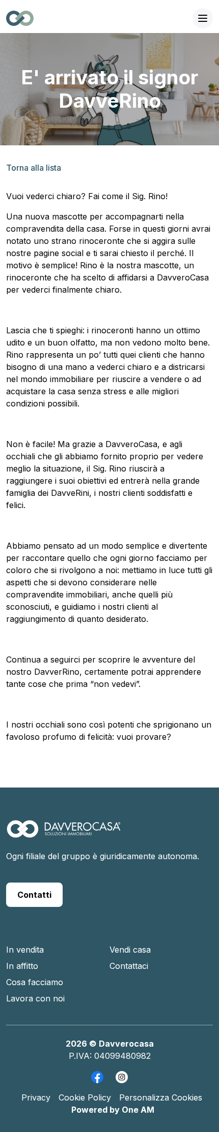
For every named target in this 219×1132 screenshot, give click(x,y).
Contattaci (129, 966)
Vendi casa (130, 950)
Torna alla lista (33, 168)
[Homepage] (63, 834)
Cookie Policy (85, 1097)
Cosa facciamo (34, 982)
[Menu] (203, 18)
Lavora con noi (35, 998)
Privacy (35, 1097)
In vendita (25, 950)
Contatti (34, 895)
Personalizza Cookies (160, 1097)
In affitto (22, 966)
